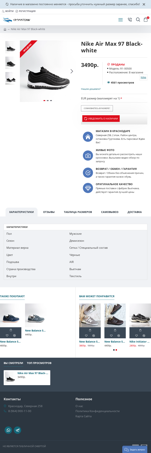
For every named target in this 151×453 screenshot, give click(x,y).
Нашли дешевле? (91, 88)
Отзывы (49, 212)
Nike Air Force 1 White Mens (105, 341)
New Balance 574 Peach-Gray (130, 341)
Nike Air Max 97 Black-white (33, 373)
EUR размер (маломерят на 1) (100, 98)
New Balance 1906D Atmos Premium (80, 341)
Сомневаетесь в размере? (97, 108)
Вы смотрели (13, 363)
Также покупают (12, 296)
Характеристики (21, 212)
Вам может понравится (96, 296)
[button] (23, 71)
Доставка (135, 212)
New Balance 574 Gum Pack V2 (10, 341)
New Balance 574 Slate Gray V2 (35, 330)
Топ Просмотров (39, 363)
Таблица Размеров (78, 212)
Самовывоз (109, 212)
